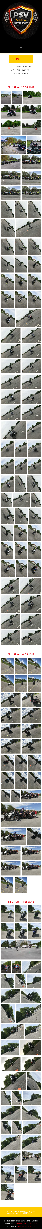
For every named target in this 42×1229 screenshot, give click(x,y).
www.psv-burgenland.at (26, 1226)
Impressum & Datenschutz (26, 1223)
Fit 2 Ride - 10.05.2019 (21, 70)
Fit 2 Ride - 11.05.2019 (21, 74)
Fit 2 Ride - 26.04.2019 (22, 67)
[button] (21, 46)
